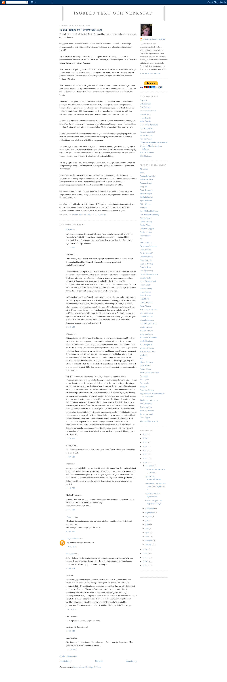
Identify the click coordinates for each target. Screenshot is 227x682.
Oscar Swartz (145, 365)
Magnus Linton (146, 330)
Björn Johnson (146, 200)
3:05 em (70, 631)
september (149, 512)
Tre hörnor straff (146, 414)
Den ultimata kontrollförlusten (153, 478)
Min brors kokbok (147, 351)
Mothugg (144, 354)
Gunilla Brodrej (146, 263)
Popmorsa (144, 376)
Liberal (69, 229)
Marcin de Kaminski (148, 337)
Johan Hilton (145, 114)
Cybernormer (145, 103)
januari (148, 544)
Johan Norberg (146, 288)
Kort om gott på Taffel (149, 309)
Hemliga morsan (146, 270)
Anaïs (142, 172)
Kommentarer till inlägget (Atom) (87, 666)
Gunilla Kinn (145, 267)
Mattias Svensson (147, 348)
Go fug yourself (146, 253)
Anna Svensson (146, 190)
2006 (145, 561)
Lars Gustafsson (146, 312)
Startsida (99, 660)
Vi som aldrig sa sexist (149, 421)
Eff (141, 239)
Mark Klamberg (146, 340)
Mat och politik (146, 344)
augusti (148, 516)
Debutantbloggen (147, 228)
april (147, 532)
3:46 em (70, 438)
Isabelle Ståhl (145, 277)
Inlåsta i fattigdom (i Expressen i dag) (153, 502)
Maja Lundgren (146, 334)
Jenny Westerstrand (148, 281)
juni (147, 524)
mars (147, 536)
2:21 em (70, 509)
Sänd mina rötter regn (149, 400)
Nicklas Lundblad (147, 131)
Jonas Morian (145, 291)
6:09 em (70, 531)
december (149, 465)
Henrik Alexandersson (149, 274)
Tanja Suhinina (72, 538)
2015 (145, 442)
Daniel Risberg (146, 221)
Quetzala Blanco (147, 390)
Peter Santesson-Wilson (149, 372)
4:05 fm (70, 568)
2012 (145, 454)
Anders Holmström (147, 176)
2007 (145, 557)
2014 (145, 446)
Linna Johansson (147, 319)
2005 (145, 565)
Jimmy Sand (145, 284)
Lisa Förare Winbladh (149, 124)
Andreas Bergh (146, 182)
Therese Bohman (147, 152)
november (149, 508)
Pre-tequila (144, 379)
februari (148, 540)
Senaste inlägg (65, 660)
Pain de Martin (146, 138)
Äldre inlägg (131, 660)
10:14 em (71, 609)
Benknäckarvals (146, 196)
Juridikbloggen (146, 302)
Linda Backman (146, 316)
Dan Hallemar (145, 218)
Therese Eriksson (147, 410)
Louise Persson (146, 326)
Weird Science (146, 155)
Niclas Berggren (146, 135)
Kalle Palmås (145, 121)
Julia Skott (144, 298)
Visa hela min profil (150, 73)
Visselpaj (70, 516)
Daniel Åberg (145, 225)
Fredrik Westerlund (148, 110)
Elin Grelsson (145, 107)
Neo (141, 358)
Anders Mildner (146, 179)
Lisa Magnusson (146, 128)
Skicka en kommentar (68, 656)
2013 (145, 450)
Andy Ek (143, 186)
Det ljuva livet (146, 232)
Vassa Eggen (145, 417)
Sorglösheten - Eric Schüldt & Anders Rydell (152, 395)
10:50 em (71, 546)
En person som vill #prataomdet (152, 495)
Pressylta (143, 386)
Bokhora (143, 207)
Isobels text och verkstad (113, 13)
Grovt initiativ (146, 260)
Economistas (145, 235)
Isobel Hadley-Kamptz (83, 214)
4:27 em (70, 456)
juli (147, 520)
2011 (145, 458)
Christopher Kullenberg (150, 214)
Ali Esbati (144, 168)
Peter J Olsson (145, 369)
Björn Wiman (145, 204)
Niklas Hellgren (146, 362)
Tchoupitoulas (146, 407)
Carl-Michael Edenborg (150, 211)
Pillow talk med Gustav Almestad (154, 142)
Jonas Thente (145, 117)
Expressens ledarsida (148, 246)
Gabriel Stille (145, 249)
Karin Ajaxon (145, 305)
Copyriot (143, 100)
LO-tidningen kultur (148, 323)
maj (147, 528)
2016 (145, 438)
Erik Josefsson (146, 242)
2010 (145, 462)
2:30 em (70, 326)
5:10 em (70, 488)
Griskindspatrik (146, 256)
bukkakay (70, 553)
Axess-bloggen (146, 193)
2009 (145, 549)
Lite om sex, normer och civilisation (155, 471)
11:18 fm (71, 649)
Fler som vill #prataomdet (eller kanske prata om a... (155, 486)
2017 (145, 434)
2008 (145, 553)
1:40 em (70, 247)
